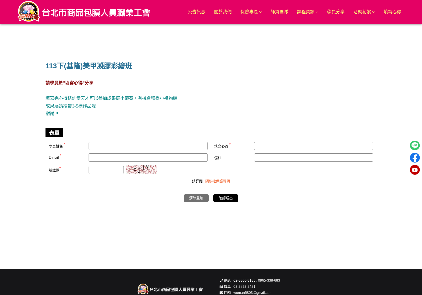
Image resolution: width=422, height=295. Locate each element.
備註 (217, 158)
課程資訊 (306, 11)
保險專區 (249, 11)
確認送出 (226, 198)
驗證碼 (55, 169)
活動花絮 (362, 11)
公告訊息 (196, 11)
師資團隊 (279, 11)
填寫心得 (392, 11)
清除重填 (196, 198)
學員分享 (336, 11)
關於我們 (223, 11)
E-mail (55, 157)
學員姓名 (57, 145)
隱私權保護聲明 (217, 181)
